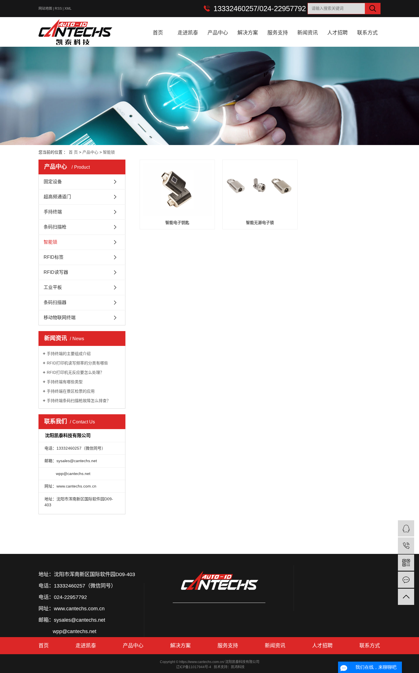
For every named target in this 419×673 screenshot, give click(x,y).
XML (68, 9)
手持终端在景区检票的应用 (71, 391)
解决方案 (247, 33)
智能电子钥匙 (177, 222)
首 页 (73, 152)
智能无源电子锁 (260, 222)
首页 (158, 33)
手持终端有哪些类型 (65, 382)
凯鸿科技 (238, 667)
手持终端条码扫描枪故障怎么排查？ (79, 400)
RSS (58, 9)
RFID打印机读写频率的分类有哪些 (77, 363)
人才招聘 (337, 33)
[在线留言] (406, 580)
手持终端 (53, 211)
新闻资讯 (307, 33)
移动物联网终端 (60, 317)
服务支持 (277, 33)
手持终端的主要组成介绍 (69, 353)
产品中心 (218, 33)
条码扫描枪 (55, 227)
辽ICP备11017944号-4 (193, 667)
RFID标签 (54, 257)
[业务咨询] (406, 528)
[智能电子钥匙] (177, 189)
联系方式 (367, 33)
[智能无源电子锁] (259, 189)
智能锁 (109, 152)
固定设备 (53, 181)
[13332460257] (406, 545)
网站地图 (45, 9)
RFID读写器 (56, 272)
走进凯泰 (188, 33)
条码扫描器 (55, 302)
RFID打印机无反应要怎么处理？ (75, 372)
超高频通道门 (57, 196)
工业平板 (53, 287)
